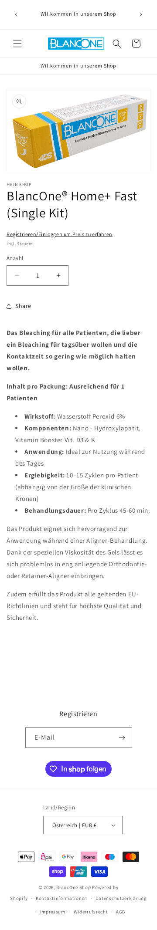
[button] (17, 43)
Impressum (52, 912)
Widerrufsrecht (91, 912)
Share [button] (23, 306)
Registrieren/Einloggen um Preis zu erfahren (60, 234)
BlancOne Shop (73, 887)
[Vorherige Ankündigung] (16, 14)
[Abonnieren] (122, 737)
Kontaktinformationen (61, 898)
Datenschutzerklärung (121, 898)
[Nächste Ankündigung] (140, 14)
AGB (120, 912)
